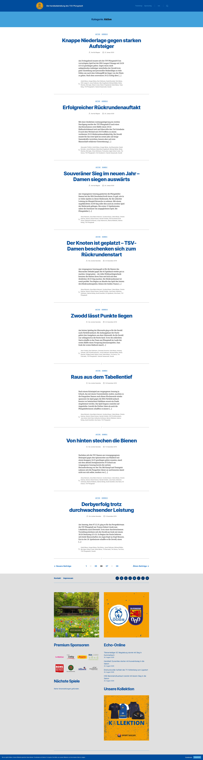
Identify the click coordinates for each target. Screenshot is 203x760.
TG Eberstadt (107, 549)
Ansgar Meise (93, 81)
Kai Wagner (96, 52)
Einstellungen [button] (188, 757)
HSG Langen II (85, 83)
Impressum (68, 578)
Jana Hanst (112, 291)
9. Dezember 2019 (111, 516)
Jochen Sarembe (96, 261)
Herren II (105, 34)
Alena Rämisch (85, 216)
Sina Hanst (117, 293)
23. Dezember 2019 (111, 261)
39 (117, 566)
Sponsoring (148, 6)
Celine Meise (115, 216)
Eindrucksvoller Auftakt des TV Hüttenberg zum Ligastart (126, 670)
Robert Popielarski (105, 85)
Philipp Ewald (90, 354)
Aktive (97, 34)
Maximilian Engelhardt (102, 149)
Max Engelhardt (104, 83)
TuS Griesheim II (100, 153)
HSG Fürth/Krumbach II (92, 352)
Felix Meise (119, 81)
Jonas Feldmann (94, 83)
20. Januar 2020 (109, 113)
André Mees (84, 81)
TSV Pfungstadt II (89, 87)
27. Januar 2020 (109, 52)
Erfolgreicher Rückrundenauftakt (101, 107)
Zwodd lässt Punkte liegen (101, 316)
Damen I (104, 167)
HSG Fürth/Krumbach (115, 416)
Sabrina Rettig (91, 293)
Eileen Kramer (95, 218)
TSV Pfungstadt (89, 222)
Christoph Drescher (103, 350)
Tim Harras (113, 354)
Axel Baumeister (113, 147)
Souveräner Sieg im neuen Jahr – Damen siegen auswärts (101, 176)
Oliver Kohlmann (97, 151)
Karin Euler (91, 418)
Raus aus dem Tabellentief (101, 377)
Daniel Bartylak (110, 81)
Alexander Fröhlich (86, 147)
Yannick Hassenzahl (100, 87)
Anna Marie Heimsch (96, 216)
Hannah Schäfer (103, 218)
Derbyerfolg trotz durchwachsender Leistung (101, 507)
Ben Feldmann (101, 81)
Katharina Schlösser (90, 220)
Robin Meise (115, 85)
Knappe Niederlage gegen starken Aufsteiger (101, 43)
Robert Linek (96, 85)
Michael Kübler (113, 83)
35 (96, 566)
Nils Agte (88, 85)
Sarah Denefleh (100, 293)
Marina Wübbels (112, 220)
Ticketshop (138, 6)
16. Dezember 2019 (111, 383)
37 (107, 566)
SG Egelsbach (109, 293)
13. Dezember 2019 (111, 447)
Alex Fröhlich (84, 350)
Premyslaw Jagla (107, 151)
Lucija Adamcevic (102, 220)
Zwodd (109, 87)
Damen (88, 218)
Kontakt (57, 578)
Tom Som (121, 549)
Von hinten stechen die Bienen (101, 440)
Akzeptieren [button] (197, 757)
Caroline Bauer (107, 216)
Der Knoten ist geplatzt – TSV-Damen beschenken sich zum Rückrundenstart (101, 248)
